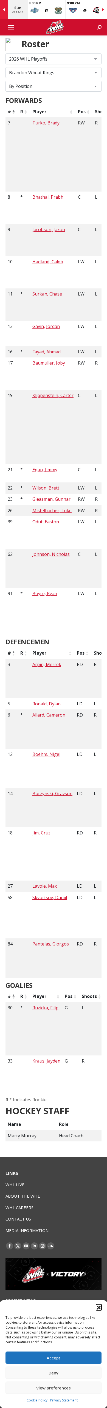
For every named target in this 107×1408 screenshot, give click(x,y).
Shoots (89, 996)
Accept (53, 1358)
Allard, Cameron (48, 715)
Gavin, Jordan (46, 326)
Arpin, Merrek (46, 664)
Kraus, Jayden (46, 1061)
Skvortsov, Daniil (49, 897)
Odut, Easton (45, 522)
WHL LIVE (14, 1184)
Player (39, 112)
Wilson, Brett (45, 488)
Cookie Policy (37, 1400)
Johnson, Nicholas (51, 554)
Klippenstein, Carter (53, 395)
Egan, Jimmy (44, 470)
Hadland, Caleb (47, 262)
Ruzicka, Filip (45, 1008)
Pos (82, 112)
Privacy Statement (64, 1400)
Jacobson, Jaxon (48, 229)
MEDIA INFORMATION (27, 1230)
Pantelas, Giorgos (50, 944)
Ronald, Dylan (46, 704)
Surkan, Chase (47, 294)
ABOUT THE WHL (22, 1196)
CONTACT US (18, 1219)
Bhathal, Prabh (47, 197)
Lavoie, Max (44, 886)
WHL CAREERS (19, 1207)
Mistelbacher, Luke (52, 511)
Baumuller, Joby (48, 363)
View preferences (53, 1388)
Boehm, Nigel (46, 754)
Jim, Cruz (41, 833)
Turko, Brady (46, 123)
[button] (99, 1307)
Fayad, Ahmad (46, 352)
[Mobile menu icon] (10, 27)
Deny (53, 1373)
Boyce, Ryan (44, 593)
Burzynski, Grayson (52, 793)
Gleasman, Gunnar (51, 499)
